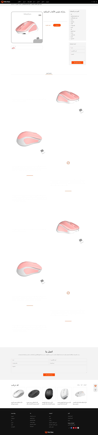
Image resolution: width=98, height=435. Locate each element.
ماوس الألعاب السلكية (53, 422)
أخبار (12, 424)
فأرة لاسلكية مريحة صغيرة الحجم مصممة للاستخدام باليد (33, 403)
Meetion (13, 4)
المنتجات (84, 384)
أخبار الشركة (70, 416)
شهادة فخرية (32, 422)
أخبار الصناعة (70, 418)
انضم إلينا (31, 426)
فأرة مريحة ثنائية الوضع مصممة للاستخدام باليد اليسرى (64, 403)
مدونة (69, 420)
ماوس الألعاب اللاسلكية (53, 424)
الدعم (12, 422)
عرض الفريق (32, 418)
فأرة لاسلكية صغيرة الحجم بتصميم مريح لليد (16, 403)
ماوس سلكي (51, 426)
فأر (20, 4)
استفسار (57, 25)
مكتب (17, 4)
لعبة (49, 416)
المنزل (12, 416)
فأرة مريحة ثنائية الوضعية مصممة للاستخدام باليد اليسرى (48, 403)
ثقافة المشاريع (32, 420)
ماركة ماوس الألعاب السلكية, (36, 4)
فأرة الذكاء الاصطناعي (26, 4)
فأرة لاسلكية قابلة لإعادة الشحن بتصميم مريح (79, 403)
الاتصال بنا (13, 426)
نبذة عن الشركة (33, 416)
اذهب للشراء (48, 25)
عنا (11, 420)
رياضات (78, 384)
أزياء (81, 384)
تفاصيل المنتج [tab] (49, 73)
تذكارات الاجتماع (33, 424)
